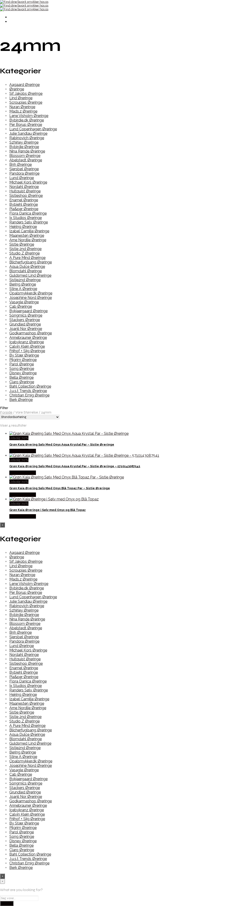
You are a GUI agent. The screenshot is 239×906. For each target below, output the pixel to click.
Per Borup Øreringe (25, 124)
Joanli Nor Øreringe (25, 328)
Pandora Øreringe (24, 173)
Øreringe (16, 89)
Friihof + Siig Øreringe (27, 351)
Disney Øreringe (23, 373)
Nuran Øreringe (22, 107)
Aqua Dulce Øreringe (27, 266)
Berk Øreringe (21, 399)
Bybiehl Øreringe (23, 204)
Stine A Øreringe (23, 289)
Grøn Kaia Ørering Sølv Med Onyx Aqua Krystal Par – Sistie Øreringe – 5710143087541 (74, 466)
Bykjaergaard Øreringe (28, 311)
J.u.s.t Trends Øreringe (28, 391)
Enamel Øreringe (23, 200)
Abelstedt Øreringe (25, 160)
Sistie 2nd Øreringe (25, 249)
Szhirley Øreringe (24, 142)
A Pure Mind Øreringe (27, 257)
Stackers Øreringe (24, 320)
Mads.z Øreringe (23, 111)
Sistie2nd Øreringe (25, 280)
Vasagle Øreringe (24, 302)
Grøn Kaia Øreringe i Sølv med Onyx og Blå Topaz (47, 510)
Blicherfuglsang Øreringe (30, 262)
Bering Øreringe (22, 284)
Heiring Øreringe (23, 226)
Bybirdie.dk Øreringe (26, 120)
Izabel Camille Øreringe (29, 231)
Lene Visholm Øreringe (28, 115)
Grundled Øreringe (25, 324)
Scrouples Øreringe (25, 102)
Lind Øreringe (20, 98)
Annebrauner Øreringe (28, 337)
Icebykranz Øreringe (26, 342)
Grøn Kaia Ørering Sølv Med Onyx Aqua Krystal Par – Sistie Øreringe (61, 444)
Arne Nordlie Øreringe (27, 240)
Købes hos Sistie (22, 451)
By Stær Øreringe (24, 355)
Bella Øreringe (21, 377)
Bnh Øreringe (20, 164)
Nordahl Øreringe (24, 186)
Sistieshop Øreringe (26, 195)
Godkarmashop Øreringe (30, 333)
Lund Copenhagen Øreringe (33, 129)
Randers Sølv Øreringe (28, 222)
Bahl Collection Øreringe (30, 386)
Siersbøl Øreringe (24, 169)
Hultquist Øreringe (25, 191)
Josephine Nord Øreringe (30, 297)
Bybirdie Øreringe (24, 147)
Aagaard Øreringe (24, 84)
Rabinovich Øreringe (26, 138)
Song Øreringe (21, 368)
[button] (119, 408)
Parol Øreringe (21, 364)
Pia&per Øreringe (23, 209)
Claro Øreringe (21, 382)
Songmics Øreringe (25, 315)
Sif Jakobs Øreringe (25, 93)
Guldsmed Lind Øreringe (30, 275)
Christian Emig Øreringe (29, 395)
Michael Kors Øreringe (28, 182)
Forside (6, 412)
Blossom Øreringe (24, 155)
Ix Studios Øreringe (25, 218)
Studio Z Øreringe (24, 253)
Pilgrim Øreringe (23, 359)
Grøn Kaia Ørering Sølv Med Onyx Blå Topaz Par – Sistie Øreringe (59, 488)
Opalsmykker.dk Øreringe (30, 293)
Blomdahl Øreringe (25, 271)
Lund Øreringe (21, 178)
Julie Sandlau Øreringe (28, 133)
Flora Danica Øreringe (28, 213)
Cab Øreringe (20, 306)
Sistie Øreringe (21, 244)
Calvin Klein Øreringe (27, 346)
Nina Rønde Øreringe (27, 151)
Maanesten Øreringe (26, 235)
